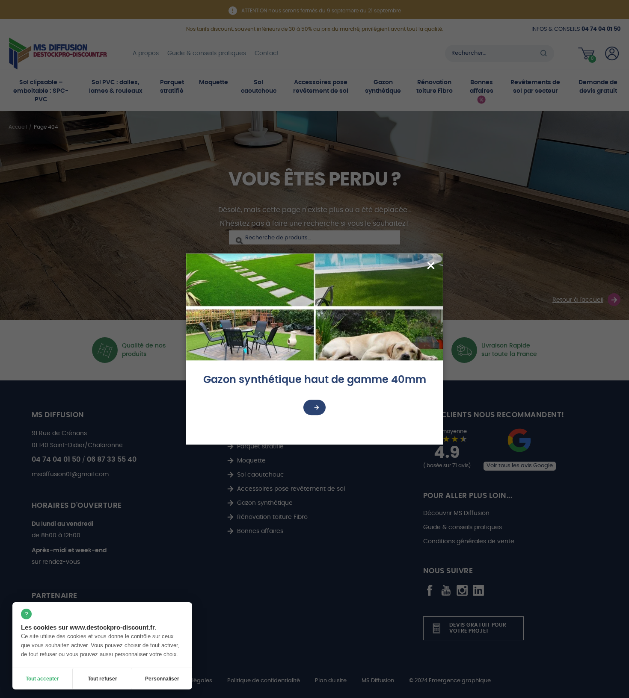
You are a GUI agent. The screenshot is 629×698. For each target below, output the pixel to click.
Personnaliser (162, 679)
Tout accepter (42, 679)
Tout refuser (102, 679)
